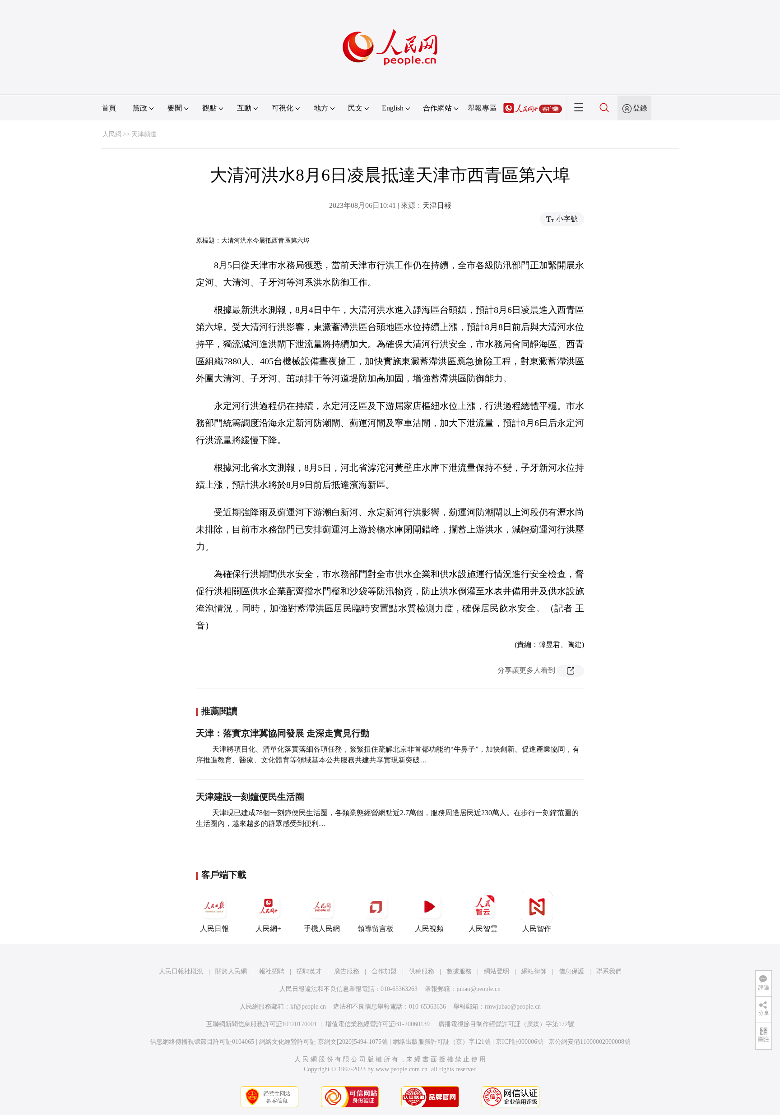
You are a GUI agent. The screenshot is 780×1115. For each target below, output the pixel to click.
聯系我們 (609, 971)
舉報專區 (482, 108)
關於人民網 (231, 971)
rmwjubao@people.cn (513, 1006)
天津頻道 (144, 134)
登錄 (640, 108)
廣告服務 (346, 971)
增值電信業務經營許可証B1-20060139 (377, 1024)
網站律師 (534, 971)
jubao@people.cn (478, 989)
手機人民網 (322, 928)
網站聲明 (496, 971)
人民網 (111, 134)
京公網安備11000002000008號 (589, 1041)
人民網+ (268, 928)
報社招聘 (271, 971)
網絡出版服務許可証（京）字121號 (442, 1041)
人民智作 (536, 928)
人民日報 (214, 928)
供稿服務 (421, 971)
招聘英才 (309, 971)
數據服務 (459, 971)
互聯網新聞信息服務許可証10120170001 (261, 1024)
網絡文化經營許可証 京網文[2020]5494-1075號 (323, 1041)
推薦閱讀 (219, 711)
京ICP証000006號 (519, 1041)
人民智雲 (483, 928)
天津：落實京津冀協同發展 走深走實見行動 (283, 733)
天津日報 (436, 205)
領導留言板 (376, 928)
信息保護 (571, 971)
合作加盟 (384, 971)
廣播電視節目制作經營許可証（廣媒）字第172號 (506, 1024)
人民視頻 (429, 928)
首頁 (109, 108)
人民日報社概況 (181, 971)
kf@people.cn (308, 1006)
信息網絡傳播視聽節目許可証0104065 (202, 1041)
